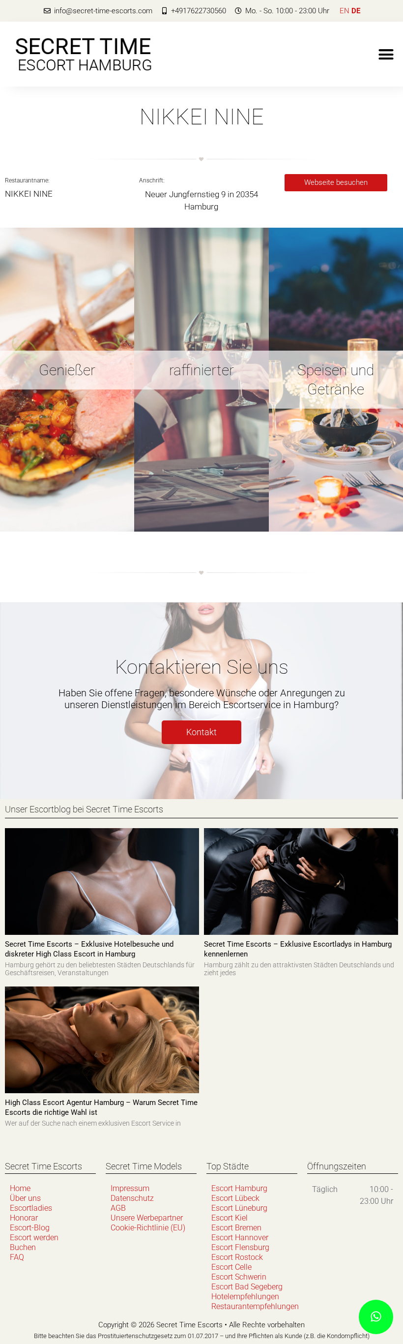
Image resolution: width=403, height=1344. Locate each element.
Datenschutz (132, 1198)
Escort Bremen (236, 1227)
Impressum (130, 1188)
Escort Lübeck (235, 1198)
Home (20, 1188)
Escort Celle (231, 1267)
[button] (386, 54)
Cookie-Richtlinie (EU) (148, 1227)
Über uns (25, 1198)
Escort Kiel (229, 1218)
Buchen (23, 1247)
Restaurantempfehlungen (254, 1306)
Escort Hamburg (239, 1188)
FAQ (17, 1257)
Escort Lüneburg (239, 1208)
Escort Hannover (239, 1237)
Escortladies (31, 1208)
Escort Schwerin (238, 1277)
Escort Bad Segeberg (247, 1286)
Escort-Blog (30, 1227)
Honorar (24, 1218)
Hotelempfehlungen (245, 1296)
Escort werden (34, 1237)
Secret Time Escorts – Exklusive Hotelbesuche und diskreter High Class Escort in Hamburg (89, 949)
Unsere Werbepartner (147, 1218)
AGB (118, 1208)
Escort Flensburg (240, 1247)
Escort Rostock (237, 1257)
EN (344, 10)
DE (355, 10)
